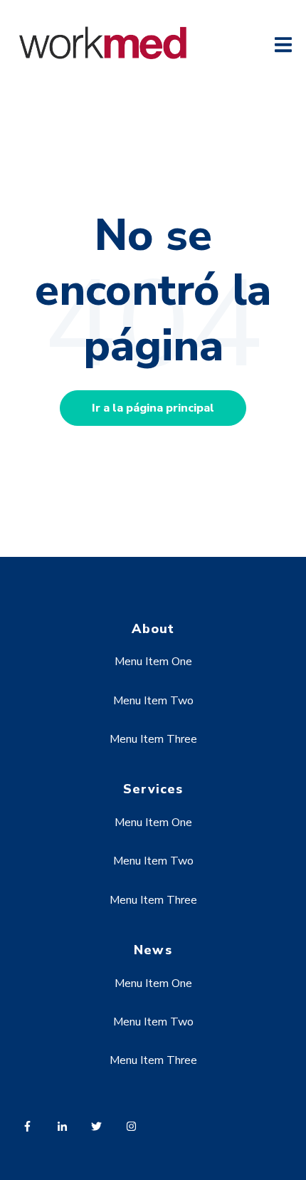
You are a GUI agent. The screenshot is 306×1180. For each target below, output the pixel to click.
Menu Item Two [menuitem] (153, 701)
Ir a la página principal (153, 408)
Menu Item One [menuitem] (153, 661)
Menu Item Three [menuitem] (153, 739)
